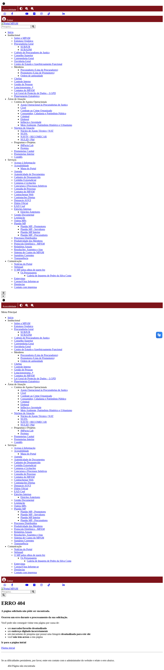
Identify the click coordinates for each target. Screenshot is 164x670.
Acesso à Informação (24, 162)
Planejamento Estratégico (27, 96)
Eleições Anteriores (30, 212)
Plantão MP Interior (30, 232)
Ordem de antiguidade (31, 75)
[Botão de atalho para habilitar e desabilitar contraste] (21, 8)
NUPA (24, 133)
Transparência (21, 258)
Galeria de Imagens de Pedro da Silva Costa (49, 275)
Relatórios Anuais (23, 246)
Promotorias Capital (24, 151)
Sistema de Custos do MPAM (29, 252)
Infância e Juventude (30, 122)
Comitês (18, 157)
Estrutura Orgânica (23, 41)
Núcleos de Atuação (24, 128)
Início (10, 32)
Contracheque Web (23, 194)
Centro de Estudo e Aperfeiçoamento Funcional (38, 64)
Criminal (24, 116)
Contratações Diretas (24, 197)
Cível (23, 107)
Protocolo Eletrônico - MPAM (29, 243)
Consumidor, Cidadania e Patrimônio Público (43, 113)
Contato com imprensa (25, 287)
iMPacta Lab (26, 145)
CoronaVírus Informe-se (26, 281)
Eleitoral (24, 119)
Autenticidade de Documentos (29, 174)
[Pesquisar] (33, 26)
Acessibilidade (21, 165)
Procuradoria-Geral (23, 43)
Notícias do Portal (23, 264)
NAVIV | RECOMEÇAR (33, 136)
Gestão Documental (24, 214)
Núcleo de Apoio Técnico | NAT (36, 130)
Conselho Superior (23, 55)
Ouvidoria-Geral (22, 61)
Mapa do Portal (28, 168)
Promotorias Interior (24, 154)
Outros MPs (20, 220)
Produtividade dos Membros (28, 240)
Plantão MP (20, 223)
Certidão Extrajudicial (25, 180)
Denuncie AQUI (22, 200)
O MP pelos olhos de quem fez (29, 269)
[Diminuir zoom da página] (32, 8)
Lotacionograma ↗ (23, 87)
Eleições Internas (22, 209)
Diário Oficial (21, 203)
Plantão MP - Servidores (32, 229)
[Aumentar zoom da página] (26, 8)
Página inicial (8, 648)
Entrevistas (19, 278)
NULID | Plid (27, 139)
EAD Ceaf (19, 206)
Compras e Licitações (25, 183)
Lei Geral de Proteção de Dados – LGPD (35, 93)
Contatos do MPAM (24, 90)
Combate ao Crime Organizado (36, 110)
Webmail (18, 267)
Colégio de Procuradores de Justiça (31, 52)
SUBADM (26, 49)
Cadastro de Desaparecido (27, 177)
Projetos (24, 148)
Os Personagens (28, 272)
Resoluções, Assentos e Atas (28, 249)
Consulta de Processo (25, 188)
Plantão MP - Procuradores (34, 235)
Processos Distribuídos (25, 238)
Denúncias (19, 284)
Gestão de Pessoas (23, 84)
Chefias (18, 78)
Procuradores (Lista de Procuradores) (39, 70)
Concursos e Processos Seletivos (30, 185)
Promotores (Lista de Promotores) (37, 72)
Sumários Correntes (24, 255)
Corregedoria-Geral (24, 58)
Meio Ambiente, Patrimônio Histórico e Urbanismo (46, 125)
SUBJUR (25, 46)
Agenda (18, 171)
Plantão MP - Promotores (33, 226)
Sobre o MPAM (22, 38)
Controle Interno (22, 81)
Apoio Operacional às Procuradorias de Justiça (44, 104)
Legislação (19, 217)
